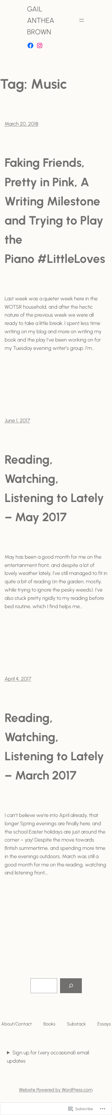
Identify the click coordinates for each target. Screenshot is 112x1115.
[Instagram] (39, 45)
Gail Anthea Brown (40, 20)
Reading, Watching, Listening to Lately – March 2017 (54, 747)
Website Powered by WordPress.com (55, 1089)
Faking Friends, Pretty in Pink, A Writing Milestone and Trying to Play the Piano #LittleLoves (55, 210)
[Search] (71, 985)
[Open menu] (81, 20)
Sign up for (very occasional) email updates (48, 1056)
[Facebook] (30, 45)
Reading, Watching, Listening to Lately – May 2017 (54, 488)
